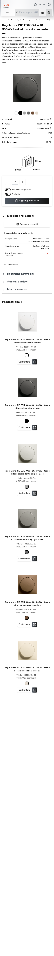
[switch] (8, 189)
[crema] (37, 113)
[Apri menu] (7, 13)
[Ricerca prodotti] (17, 12)
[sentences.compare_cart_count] (42, 12)
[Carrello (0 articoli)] (48, 12)
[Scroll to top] (46, 948)
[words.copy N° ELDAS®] (50, 119)
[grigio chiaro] (25, 113)
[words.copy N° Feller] (50, 124)
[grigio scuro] (29, 113)
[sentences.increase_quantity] (23, 182)
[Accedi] (49, 4)
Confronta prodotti (29, 224)
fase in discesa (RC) (43, 20)
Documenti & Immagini (20, 274)
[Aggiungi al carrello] (34, 361)
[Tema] (35, 4)
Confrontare (24, 362)
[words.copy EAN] (50, 128)
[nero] (21, 113)
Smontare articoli (17, 281)
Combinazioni (13, 20)
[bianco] (17, 113)
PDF (50, 142)
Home (4, 20)
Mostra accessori (17, 289)
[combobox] (34, 12)
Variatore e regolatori (27, 20)
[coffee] (33, 113)
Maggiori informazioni (20, 216)
